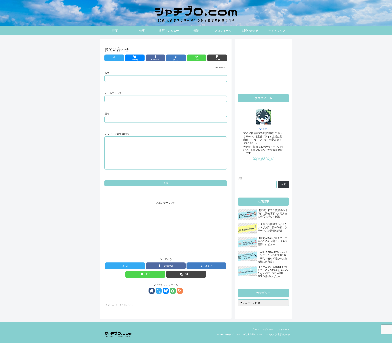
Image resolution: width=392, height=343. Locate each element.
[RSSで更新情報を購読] (180, 291)
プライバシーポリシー (262, 329)
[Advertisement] (165, 226)
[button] (217, 58)
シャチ (263, 128)
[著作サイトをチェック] (152, 291)
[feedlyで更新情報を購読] (173, 291)
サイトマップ (282, 329)
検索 (240, 178)
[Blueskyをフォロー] (166, 291)
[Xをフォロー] (159, 291)
